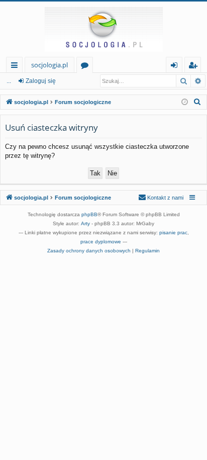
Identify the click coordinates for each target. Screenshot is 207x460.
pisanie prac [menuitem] (173, 232)
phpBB (89, 214)
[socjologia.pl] (103, 29)
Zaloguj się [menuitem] (176, 66)
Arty (85, 223)
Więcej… (16, 66)
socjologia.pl (49, 64)
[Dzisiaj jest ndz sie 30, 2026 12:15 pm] (184, 102)
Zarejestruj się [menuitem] (195, 66)
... (9, 80)
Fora (86, 66)
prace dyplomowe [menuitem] (100, 241)
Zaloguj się (41, 80)
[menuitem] (197, 102)
